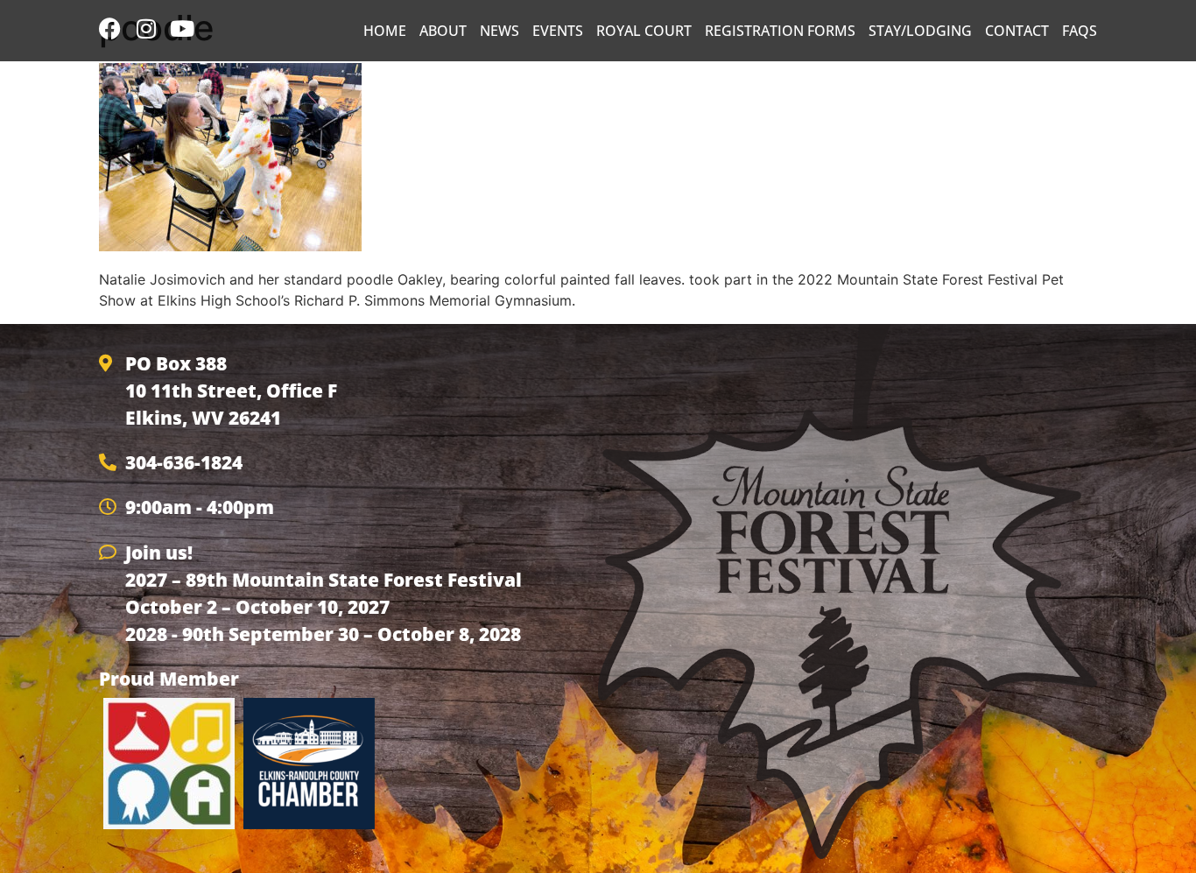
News (499, 31)
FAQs (1079, 31)
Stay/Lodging (920, 31)
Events (557, 31)
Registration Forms (780, 31)
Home (384, 31)
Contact (1017, 31)
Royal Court (644, 31)
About (443, 31)
